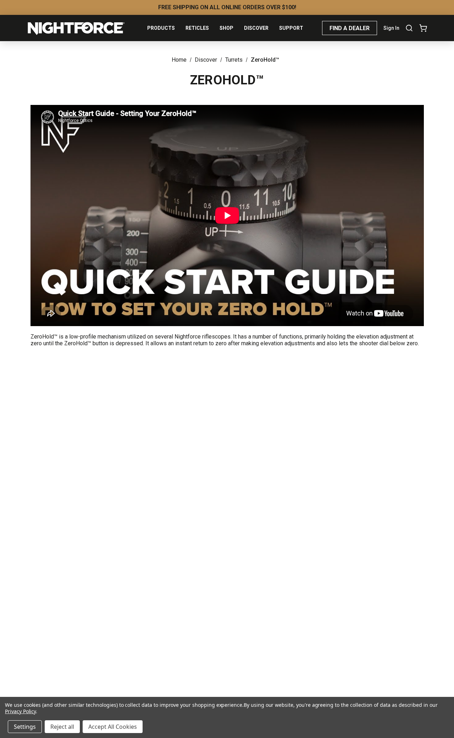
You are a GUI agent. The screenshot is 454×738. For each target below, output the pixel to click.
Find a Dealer (350, 28)
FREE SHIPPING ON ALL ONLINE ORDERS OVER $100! (227, 7)
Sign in (391, 28)
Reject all (62, 727)
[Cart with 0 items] (421, 28)
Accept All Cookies (112, 727)
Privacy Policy (20, 711)
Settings (25, 727)
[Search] (409, 28)
